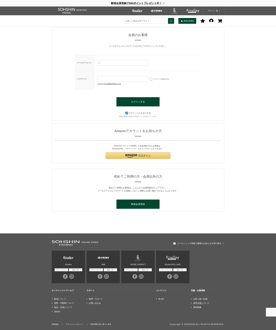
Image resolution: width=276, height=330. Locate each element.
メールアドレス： (85, 62)
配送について (60, 299)
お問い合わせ (95, 303)
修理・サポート (96, 299)
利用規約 (55, 324)
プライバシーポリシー (74, 324)
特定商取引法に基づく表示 (101, 324)
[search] (171, 21)
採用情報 (197, 307)
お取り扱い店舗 (200, 299)
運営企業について (201, 303)
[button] (138, 155)
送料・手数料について (64, 303)
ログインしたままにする (140, 113)
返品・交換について (63, 307)
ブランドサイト (61, 270)
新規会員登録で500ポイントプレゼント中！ (136, 3)
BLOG (161, 299)
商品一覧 (75, 270)
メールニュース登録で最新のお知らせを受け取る (199, 243)
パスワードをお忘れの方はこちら (109, 84)
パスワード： (83, 79)
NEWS (57, 312)
